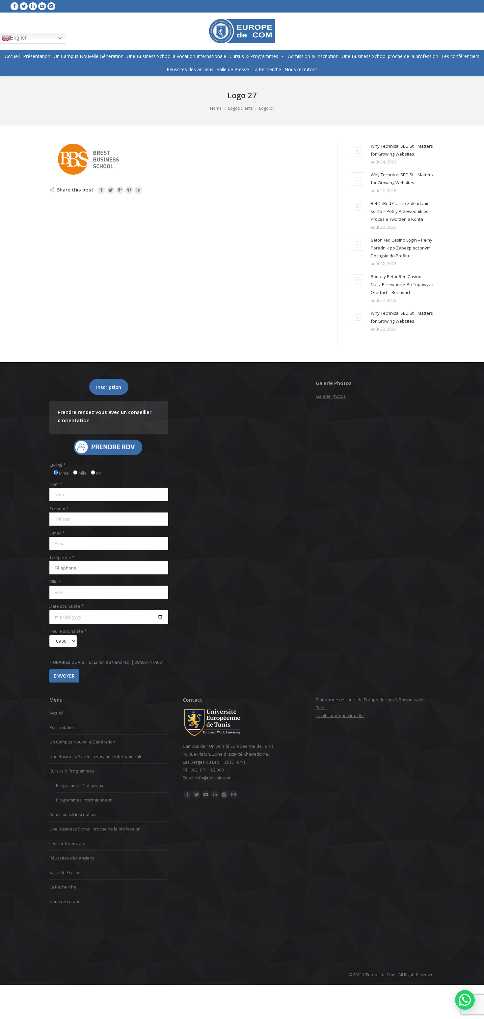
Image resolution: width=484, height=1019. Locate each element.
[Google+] (120, 190)
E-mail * (57, 533)
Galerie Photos (331, 396)
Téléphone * (61, 557)
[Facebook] (14, 6)
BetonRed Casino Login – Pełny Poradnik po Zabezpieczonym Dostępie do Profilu (401, 248)
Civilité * (57, 465)
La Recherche (266, 69)
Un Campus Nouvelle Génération (88, 56)
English (19, 38)
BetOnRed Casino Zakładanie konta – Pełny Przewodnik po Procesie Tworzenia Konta (400, 211)
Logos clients (240, 108)
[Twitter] (24, 6)
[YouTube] (42, 6)
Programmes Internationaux (84, 800)
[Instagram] (51, 6)
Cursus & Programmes (253, 56)
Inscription (108, 387)
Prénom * (58, 508)
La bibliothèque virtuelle (340, 715)
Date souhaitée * (66, 606)
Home (216, 108)
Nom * (55, 484)
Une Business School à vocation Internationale (176, 56)
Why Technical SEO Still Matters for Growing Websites (402, 150)
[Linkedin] (33, 6)
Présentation (36, 56)
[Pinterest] (129, 190)
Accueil (12, 56)
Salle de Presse (233, 69)
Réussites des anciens (190, 69)
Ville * (55, 582)
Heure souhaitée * (68, 631)
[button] (465, 1000)
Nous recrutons (301, 69)
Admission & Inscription (313, 56)
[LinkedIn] (138, 190)
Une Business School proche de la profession (390, 56)
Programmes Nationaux (79, 785)
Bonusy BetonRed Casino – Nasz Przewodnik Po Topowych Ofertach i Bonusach (402, 284)
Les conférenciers (460, 56)
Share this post (75, 189)
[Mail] (233, 795)
